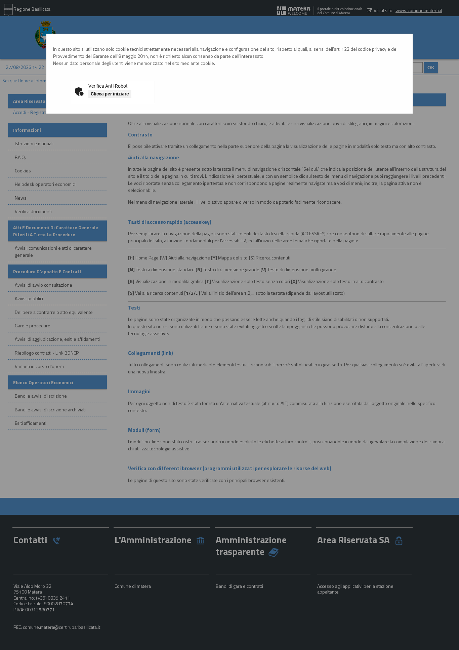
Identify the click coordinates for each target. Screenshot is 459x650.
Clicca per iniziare (110, 93)
